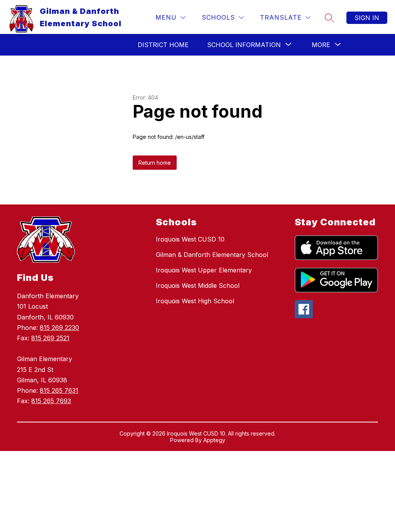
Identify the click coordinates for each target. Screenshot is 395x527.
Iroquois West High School (195, 301)
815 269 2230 (59, 327)
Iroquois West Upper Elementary (204, 270)
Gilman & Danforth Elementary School (212, 254)
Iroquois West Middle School (198, 285)
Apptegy (214, 440)
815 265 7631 (59, 390)
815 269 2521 (50, 338)
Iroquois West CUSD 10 (190, 239)
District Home (163, 45)
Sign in (366, 18)
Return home (154, 162)
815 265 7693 (51, 401)
